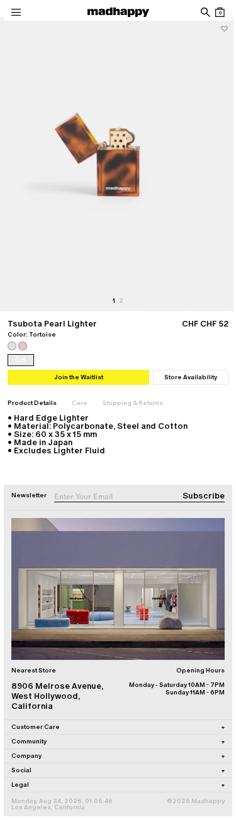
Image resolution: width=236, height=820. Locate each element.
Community (118, 741)
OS (20, 360)
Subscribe (204, 495)
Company (118, 755)
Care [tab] (79, 402)
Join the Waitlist (78, 377)
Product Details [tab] (32, 402)
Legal (118, 784)
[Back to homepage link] (118, 12)
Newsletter (29, 495)
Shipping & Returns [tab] (133, 402)
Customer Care (118, 726)
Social (118, 770)
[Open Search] (205, 12)
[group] (118, 164)
